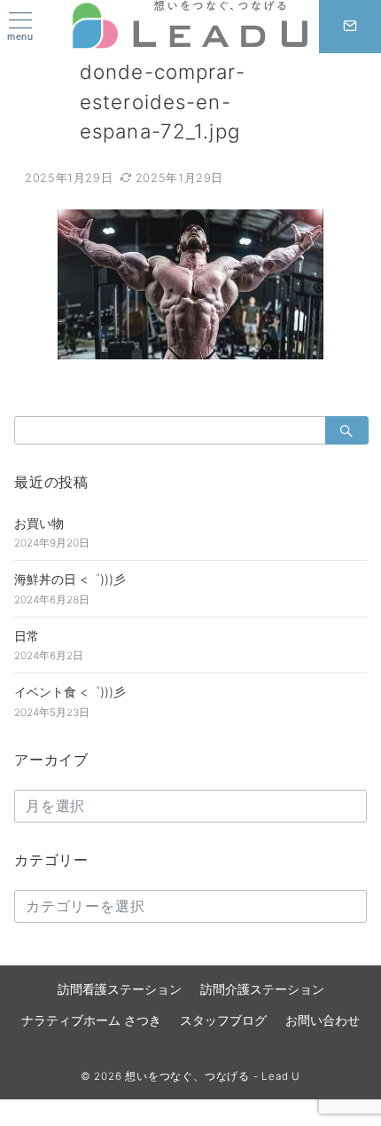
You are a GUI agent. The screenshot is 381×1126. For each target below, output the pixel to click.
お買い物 (39, 523)
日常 (26, 635)
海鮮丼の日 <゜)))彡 (70, 579)
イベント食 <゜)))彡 (70, 691)
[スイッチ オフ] (350, 26)
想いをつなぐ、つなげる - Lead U (212, 1076)
